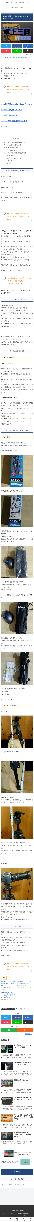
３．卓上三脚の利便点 (12, 147)
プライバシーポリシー (9, 1213)
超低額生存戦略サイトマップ (25, 1214)
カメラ (19, 1009)
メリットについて (12, 150)
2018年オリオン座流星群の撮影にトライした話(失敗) (8, 983)
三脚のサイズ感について (14, 158)
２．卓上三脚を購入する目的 (14, 145)
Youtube (26, 1009)
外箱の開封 (10, 155)
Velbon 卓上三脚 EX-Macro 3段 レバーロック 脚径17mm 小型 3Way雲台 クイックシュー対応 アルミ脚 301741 (19, 281)
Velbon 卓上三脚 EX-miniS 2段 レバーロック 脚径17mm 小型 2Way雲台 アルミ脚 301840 (19, 89)
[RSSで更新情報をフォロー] (25, 1030)
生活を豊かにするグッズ (9, 1009)
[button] (28, 51)
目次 (14, 138)
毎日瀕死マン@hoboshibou (18, 57)
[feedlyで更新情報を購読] (9, 1030)
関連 (8, 163)
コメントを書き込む (17, 1179)
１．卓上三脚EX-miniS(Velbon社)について (18, 142)
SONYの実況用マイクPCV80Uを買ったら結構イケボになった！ (8, 994)
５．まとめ (9, 160)
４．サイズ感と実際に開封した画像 (16, 153)
